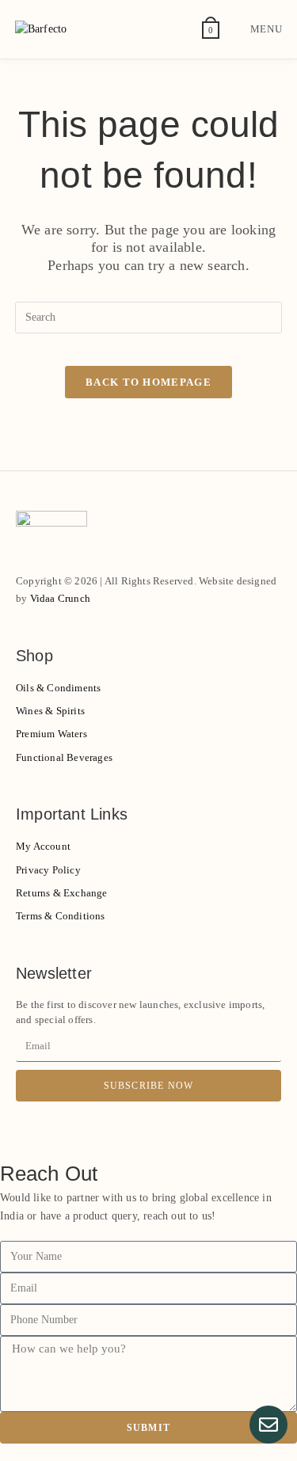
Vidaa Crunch (60, 598)
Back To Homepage (148, 382)
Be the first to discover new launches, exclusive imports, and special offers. (140, 1012)
